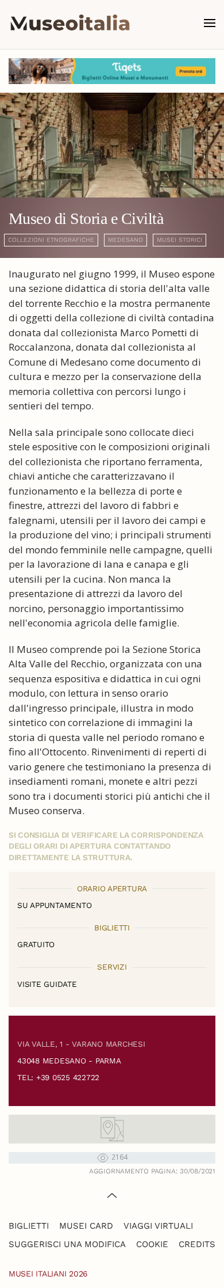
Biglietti (29, 1226)
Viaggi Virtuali (158, 1226)
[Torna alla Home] (70, 23)
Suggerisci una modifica (67, 1244)
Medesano (125, 240)
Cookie (152, 1244)
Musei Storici (179, 240)
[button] (209, 23)
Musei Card (86, 1226)
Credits (197, 1244)
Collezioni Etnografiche (51, 240)
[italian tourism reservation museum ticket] (112, 71)
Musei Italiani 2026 (48, 1273)
